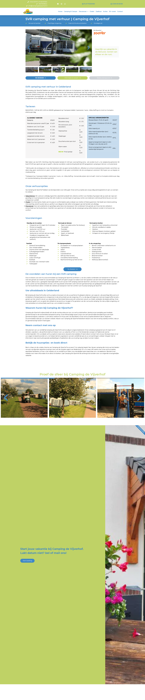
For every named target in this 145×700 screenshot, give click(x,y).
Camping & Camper (70, 11)
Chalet (92, 11)
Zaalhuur (99, 11)
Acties (105, 11)
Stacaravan (83, 11)
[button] (28, 47)
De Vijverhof (97, 30)
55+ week (112, 11)
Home (60, 11)
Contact (120, 11)
